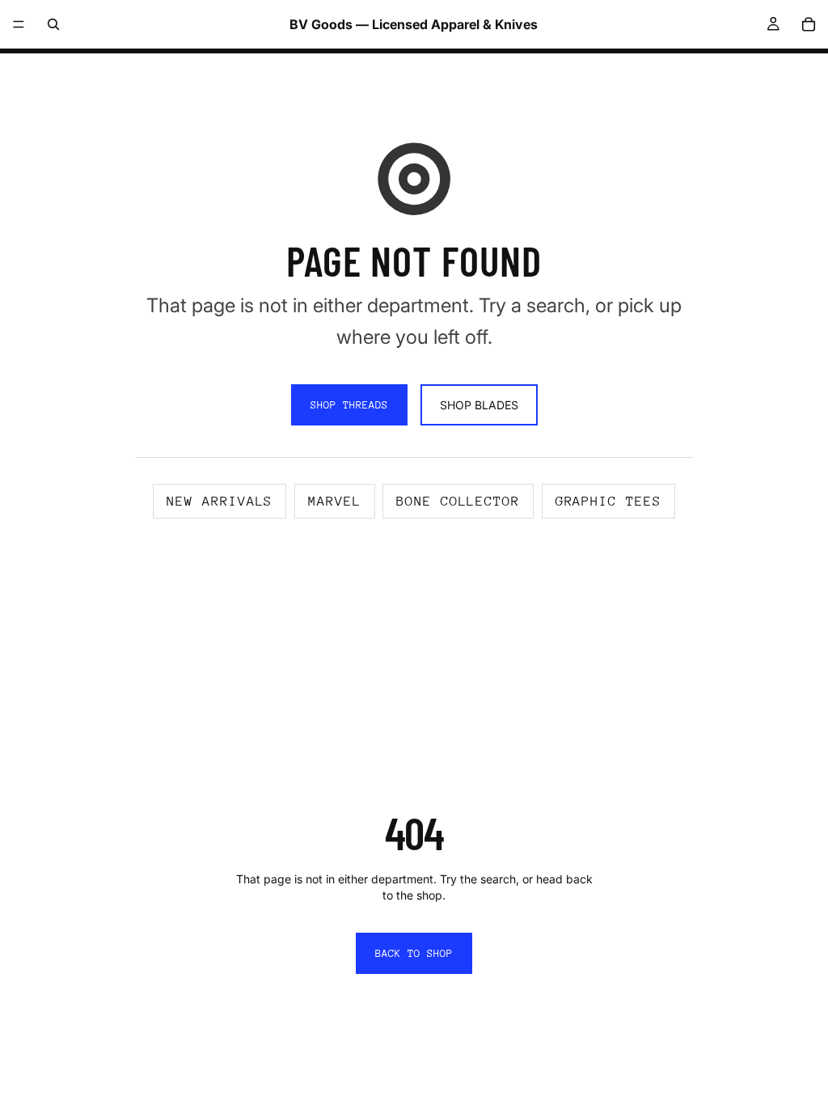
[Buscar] (53, 24)
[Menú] (18, 24)
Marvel (334, 501)
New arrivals (219, 501)
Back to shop (414, 953)
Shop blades (479, 405)
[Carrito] (808, 24)
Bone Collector (458, 501)
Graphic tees (608, 501)
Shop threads (349, 405)
